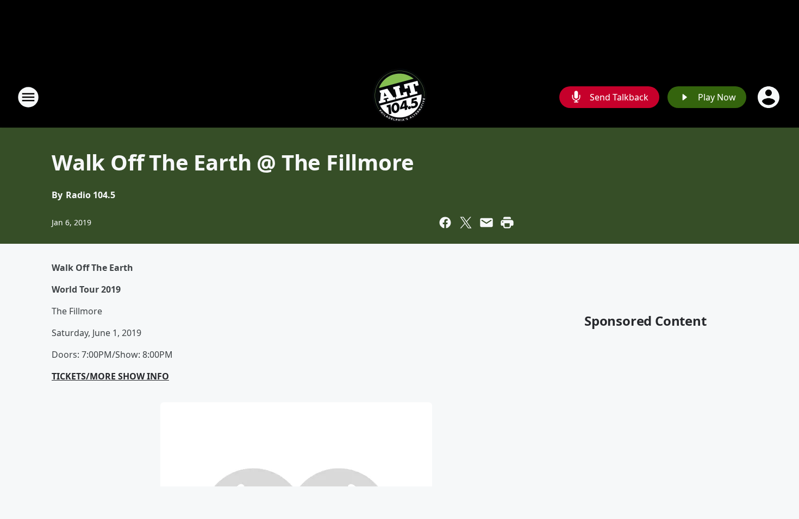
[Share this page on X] (465, 222)
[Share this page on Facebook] (445, 222)
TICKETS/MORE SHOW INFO (110, 376)
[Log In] (770, 97)
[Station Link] (399, 96)
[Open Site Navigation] (28, 97)
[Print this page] (507, 222)
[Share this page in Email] (486, 222)
